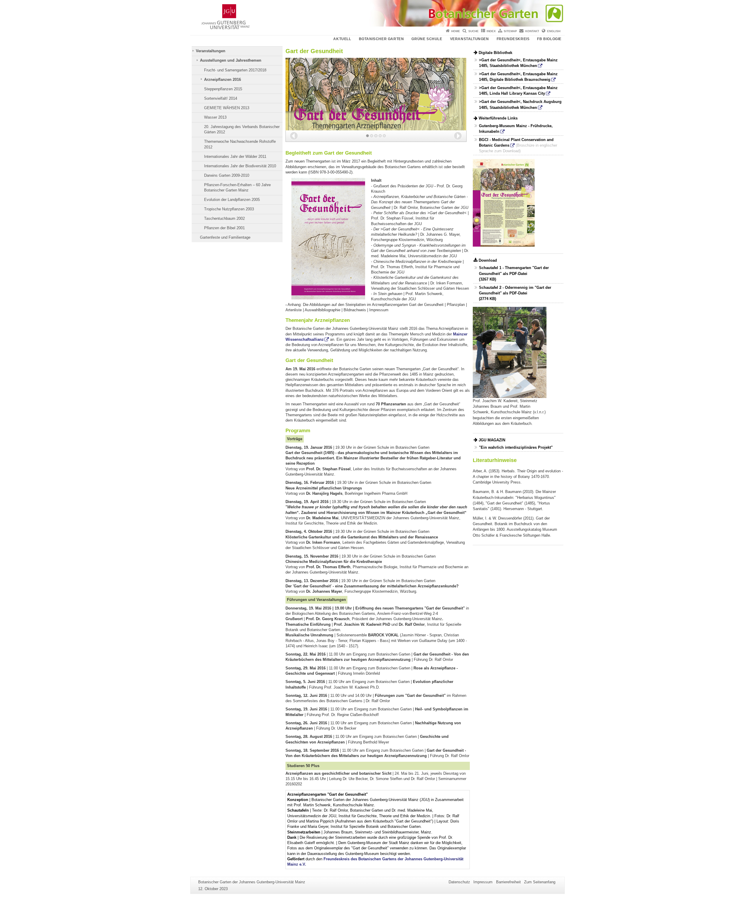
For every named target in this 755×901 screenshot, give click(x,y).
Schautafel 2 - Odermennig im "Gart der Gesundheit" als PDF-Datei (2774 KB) (515, 293)
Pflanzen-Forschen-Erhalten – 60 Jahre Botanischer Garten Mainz (237, 187)
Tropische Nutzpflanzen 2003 (229, 209)
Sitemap (510, 31)
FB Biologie (549, 39)
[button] (293, 135)
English (553, 31)
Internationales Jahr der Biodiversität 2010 (240, 166)
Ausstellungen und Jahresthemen (230, 60)
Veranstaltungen (469, 39)
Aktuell (342, 39)
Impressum (483, 882)
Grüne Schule (426, 39)
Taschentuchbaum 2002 (224, 218)
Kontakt (532, 31)
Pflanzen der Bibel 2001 (224, 228)
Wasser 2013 (215, 117)
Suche (473, 31)
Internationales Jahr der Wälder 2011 (235, 156)
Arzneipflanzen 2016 (222, 79)
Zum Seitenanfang (539, 882)
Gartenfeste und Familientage (225, 237)
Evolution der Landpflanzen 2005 (232, 199)
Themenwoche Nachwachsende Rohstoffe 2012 (240, 144)
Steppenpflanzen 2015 (223, 89)
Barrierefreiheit (508, 882)
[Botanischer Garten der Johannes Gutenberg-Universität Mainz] (377, 13)
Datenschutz (459, 882)
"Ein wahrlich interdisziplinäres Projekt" (516, 447)
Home (455, 31)
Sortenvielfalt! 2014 (220, 98)
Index (491, 31)
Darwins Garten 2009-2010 (226, 175)
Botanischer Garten (381, 39)
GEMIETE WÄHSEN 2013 (226, 108)
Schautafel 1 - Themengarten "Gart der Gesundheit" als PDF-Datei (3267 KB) (514, 273)
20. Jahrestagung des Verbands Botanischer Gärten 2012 (242, 129)
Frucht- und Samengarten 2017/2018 (235, 70)
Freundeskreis (513, 39)
